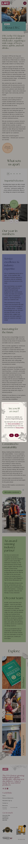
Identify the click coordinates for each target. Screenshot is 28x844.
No (16, 435)
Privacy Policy (20, 427)
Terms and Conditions (14, 424)
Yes (11, 435)
